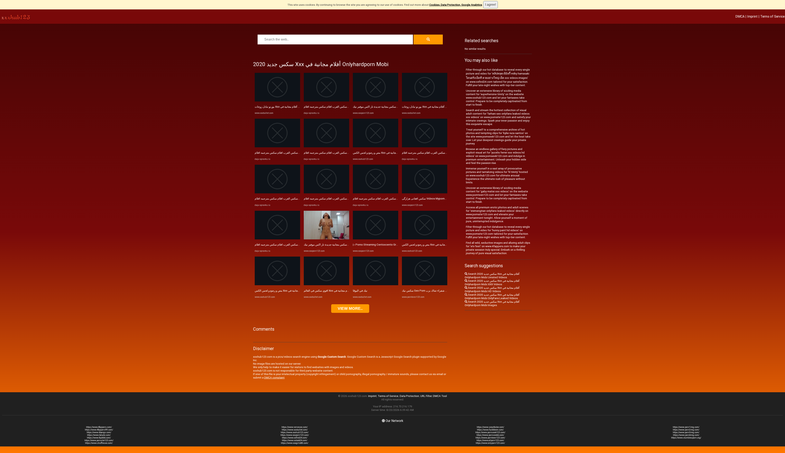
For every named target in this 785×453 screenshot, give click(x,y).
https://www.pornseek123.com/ (490, 432)
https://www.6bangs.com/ (99, 432)
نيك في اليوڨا (360, 290)
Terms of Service (772, 16)
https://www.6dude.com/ (99, 435)
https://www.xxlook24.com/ (294, 440)
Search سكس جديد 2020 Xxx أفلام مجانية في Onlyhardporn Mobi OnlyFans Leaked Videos (492, 296)
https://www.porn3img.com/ (686, 432)
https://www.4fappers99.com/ (99, 429)
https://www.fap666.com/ (99, 437)
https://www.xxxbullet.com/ (295, 429)
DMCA (740, 16)
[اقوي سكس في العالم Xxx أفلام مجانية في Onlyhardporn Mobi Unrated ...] (326, 284)
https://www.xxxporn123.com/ (294, 435)
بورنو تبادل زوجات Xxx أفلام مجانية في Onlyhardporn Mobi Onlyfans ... (294, 106)
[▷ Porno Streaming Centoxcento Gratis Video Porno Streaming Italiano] (375, 238)
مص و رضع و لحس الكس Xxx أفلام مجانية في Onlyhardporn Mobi (291, 290)
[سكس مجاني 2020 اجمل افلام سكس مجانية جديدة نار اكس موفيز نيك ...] (326, 238)
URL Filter (426, 396)
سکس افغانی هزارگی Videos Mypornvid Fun (427, 198)
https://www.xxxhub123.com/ (294, 432)
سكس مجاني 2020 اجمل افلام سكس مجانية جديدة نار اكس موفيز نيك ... (344, 244)
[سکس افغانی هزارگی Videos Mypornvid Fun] (424, 192)
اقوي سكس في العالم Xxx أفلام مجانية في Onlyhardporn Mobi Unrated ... (345, 290)
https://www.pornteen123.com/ (490, 437)
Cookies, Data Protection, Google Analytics (455, 5)
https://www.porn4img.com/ (686, 435)
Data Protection (409, 396)
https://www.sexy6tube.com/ (490, 427)
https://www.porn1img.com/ (686, 427)
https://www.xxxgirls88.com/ (294, 443)
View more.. (350, 308)
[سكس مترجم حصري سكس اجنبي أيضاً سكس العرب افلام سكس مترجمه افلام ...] (277, 146)
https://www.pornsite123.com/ (98, 440)
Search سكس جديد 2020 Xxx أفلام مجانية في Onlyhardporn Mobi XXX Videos (492, 282)
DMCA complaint (274, 377)
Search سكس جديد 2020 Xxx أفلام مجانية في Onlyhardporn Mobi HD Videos (492, 289)
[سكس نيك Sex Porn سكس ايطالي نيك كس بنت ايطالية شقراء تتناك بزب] (424, 284)
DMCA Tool (440, 396)
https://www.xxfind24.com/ (294, 437)
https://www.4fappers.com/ (99, 427)
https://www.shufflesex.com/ (99, 443)
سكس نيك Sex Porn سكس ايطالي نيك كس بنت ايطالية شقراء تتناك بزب (443, 290)
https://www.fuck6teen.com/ (490, 429)
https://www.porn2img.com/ (686, 429)
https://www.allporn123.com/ (490, 440)
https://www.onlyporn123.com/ (490, 443)
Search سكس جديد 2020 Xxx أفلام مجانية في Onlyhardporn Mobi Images (492, 303)
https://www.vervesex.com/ (294, 427)
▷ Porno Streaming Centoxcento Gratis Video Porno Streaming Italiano (396, 244)
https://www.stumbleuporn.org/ (686, 437)
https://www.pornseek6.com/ (490, 435)
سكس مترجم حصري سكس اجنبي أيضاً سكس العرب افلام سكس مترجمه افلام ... (299, 152)
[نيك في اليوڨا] (375, 284)
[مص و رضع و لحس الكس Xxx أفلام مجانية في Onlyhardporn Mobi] (277, 284)
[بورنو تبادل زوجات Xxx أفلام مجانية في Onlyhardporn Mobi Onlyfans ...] (277, 100)
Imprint (752, 16)
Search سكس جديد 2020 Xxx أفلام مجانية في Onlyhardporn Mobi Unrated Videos (492, 275)
